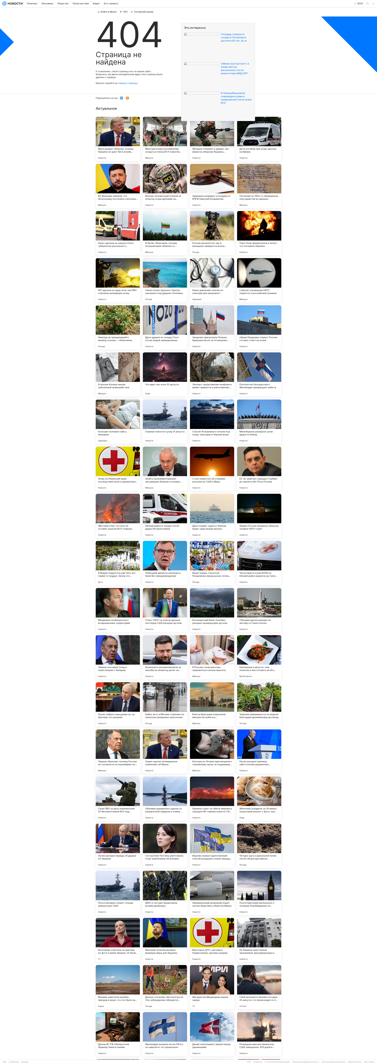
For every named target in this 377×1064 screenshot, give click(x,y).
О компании (14, 1062)
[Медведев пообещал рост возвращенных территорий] (118, 610)
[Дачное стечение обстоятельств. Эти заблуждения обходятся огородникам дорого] (165, 987)
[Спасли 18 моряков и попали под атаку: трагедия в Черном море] (212, 422)
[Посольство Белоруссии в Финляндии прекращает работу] (259, 374)
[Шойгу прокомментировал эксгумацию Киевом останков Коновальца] (165, 469)
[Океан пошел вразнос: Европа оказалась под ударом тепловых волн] (165, 280)
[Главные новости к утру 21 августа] (165, 422)
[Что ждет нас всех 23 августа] (165, 374)
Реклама (25, 1062)
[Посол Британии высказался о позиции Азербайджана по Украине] (259, 893)
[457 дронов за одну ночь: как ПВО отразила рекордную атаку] (118, 280)
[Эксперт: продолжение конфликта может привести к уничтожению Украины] (212, 374)
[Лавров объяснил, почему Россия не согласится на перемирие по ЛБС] (118, 751)
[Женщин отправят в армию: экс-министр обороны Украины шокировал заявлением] (212, 139)
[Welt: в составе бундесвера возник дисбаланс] (165, 893)
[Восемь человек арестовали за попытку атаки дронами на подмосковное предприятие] (165, 186)
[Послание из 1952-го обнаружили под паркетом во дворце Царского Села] (259, 186)
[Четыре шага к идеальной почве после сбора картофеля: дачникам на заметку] (259, 846)
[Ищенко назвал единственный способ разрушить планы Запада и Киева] (212, 846)
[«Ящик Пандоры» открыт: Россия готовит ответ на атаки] (259, 327)
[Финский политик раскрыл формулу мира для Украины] (165, 940)
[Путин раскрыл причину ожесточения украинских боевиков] (259, 751)
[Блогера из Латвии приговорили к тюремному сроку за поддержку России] (212, 751)
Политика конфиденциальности (305, 1062)
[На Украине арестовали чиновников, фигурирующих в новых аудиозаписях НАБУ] (259, 940)
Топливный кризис (144, 12)
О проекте (257, 1062)
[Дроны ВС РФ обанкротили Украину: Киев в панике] (118, 1034)
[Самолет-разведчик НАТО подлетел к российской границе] (259, 280)
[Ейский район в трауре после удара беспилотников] (165, 516)
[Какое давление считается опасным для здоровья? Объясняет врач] (212, 280)
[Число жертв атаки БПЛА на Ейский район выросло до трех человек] (259, 563)
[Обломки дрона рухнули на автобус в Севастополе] (259, 610)
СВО (125, 12)
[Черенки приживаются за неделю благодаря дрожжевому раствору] (259, 704)
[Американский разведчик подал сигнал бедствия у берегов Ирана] (212, 893)
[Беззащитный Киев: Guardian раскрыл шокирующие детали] (212, 610)
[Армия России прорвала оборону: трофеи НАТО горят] (259, 516)
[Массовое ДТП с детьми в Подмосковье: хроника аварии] (212, 940)
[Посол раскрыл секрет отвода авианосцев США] (118, 893)
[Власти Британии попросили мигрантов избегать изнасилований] (212, 704)
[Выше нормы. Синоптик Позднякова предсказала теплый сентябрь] (212, 563)
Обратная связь (354, 1062)
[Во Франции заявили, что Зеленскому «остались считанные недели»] (118, 186)
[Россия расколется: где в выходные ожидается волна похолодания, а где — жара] (212, 233)
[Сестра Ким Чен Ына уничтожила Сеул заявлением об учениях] (165, 846)
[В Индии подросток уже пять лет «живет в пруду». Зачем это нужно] (118, 563)
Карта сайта (369, 1062)
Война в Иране (109, 12)
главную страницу (127, 83)
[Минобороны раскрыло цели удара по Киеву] (259, 422)
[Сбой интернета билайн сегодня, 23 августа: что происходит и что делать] (259, 987)
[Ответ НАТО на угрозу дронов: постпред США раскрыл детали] (165, 610)
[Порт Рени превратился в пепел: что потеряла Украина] (259, 233)
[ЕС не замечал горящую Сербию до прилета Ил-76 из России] (259, 469)
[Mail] (4, 3)
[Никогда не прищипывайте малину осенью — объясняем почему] (118, 327)
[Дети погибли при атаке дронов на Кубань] (259, 139)
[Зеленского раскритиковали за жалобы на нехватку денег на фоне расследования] (165, 657)
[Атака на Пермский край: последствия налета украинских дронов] (118, 469)
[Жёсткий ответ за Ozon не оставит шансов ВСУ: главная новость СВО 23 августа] (118, 516)
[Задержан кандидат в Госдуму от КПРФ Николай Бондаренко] (212, 186)
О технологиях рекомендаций (277, 1062)
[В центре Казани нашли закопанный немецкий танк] (118, 374)
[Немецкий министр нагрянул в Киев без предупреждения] (165, 563)
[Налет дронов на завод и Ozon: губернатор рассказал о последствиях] (118, 233)
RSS (249, 1062)
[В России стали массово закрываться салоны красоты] (212, 657)
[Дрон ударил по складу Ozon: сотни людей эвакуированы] (165, 327)
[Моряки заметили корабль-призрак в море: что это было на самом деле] (118, 987)
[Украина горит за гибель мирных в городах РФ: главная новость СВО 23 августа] (212, 799)
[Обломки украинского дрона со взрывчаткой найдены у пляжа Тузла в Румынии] (165, 799)
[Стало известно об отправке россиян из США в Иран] (212, 469)
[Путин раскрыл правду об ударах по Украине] (118, 846)
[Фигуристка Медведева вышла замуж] (212, 987)
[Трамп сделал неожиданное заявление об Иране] (165, 751)
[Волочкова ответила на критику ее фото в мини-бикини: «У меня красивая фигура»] (118, 940)
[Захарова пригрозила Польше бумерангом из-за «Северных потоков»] (212, 327)
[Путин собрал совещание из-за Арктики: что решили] (118, 704)
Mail (4, 1062)
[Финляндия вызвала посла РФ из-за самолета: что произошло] (165, 1034)
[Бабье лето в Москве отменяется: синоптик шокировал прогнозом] (165, 704)
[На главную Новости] (14, 3)
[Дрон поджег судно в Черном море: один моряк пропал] (212, 516)
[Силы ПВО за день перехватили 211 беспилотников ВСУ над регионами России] (118, 799)
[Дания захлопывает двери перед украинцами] (212, 1034)
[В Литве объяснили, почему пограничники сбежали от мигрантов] (165, 233)
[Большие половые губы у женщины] (118, 422)
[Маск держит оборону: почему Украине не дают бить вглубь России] (118, 139)
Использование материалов (333, 1062)
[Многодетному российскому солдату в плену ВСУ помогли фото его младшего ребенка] (165, 139)
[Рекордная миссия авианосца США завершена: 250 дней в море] (259, 1034)
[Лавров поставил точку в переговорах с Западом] (118, 657)
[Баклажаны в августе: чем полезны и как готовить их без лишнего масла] (259, 657)
